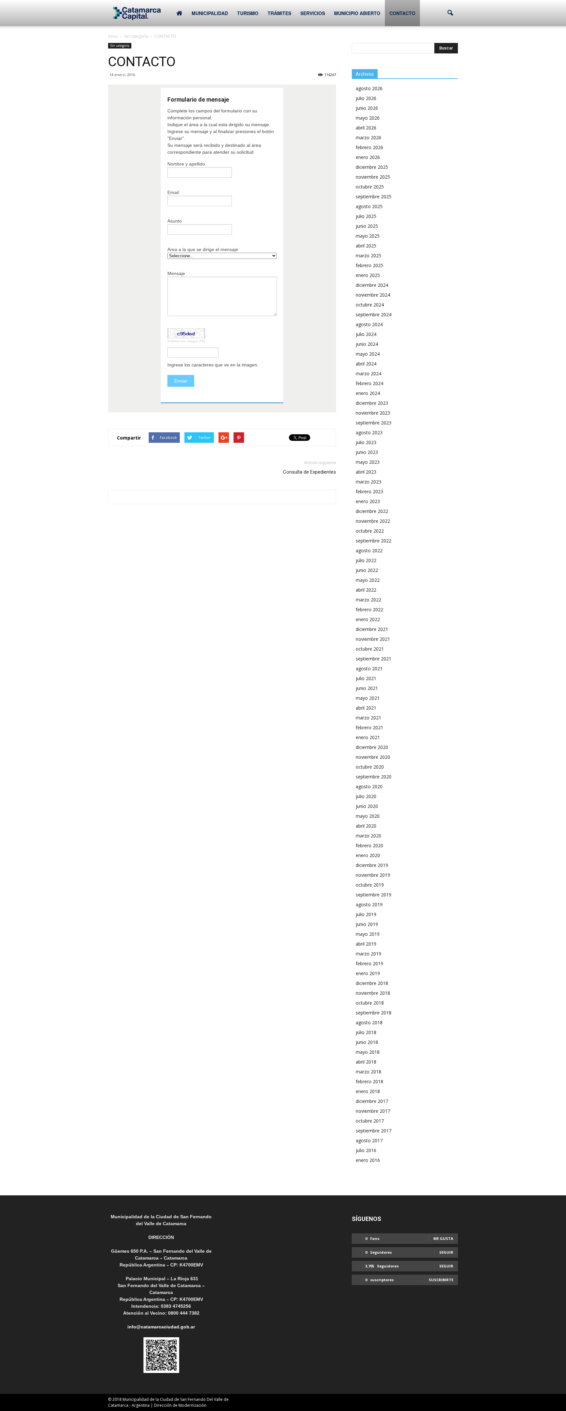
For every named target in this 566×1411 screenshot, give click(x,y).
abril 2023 (366, 472)
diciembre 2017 (372, 1101)
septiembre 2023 (373, 423)
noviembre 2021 (373, 639)
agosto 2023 (369, 432)
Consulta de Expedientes (309, 472)
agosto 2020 (369, 786)
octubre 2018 (370, 1003)
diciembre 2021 (372, 629)
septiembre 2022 (373, 541)
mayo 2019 (368, 934)
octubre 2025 (370, 187)
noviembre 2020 (373, 757)
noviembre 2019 (373, 875)
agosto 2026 (369, 88)
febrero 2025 (369, 265)
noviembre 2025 (373, 177)
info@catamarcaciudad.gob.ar (161, 1326)
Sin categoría (119, 45)
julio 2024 (366, 334)
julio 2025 (366, 216)
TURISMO (247, 13)
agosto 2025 (369, 206)
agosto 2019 (369, 904)
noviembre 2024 (373, 295)
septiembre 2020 (373, 777)
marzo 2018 (368, 1071)
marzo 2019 (368, 953)
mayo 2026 (368, 118)
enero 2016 (368, 1160)
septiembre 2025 (373, 196)
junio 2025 (367, 226)
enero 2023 (368, 501)
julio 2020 (366, 796)
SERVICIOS (312, 13)
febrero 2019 (369, 963)
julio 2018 (366, 1032)
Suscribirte (441, 1279)
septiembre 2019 (373, 895)
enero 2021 (368, 737)
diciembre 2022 (372, 511)
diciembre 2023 (372, 403)
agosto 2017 (369, 1140)
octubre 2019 (370, 885)
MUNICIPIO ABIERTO (357, 13)
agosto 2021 (369, 668)
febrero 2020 (369, 845)
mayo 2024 (368, 354)
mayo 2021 (368, 698)
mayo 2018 (368, 1052)
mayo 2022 (368, 580)
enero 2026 (368, 157)
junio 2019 (367, 924)
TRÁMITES (279, 13)
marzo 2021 (368, 718)
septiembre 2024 (373, 314)
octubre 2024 (370, 305)
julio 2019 (366, 914)
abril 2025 (366, 246)
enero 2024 (368, 393)
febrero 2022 (369, 609)
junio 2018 (367, 1042)
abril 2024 (366, 364)
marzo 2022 (368, 600)
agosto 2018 (369, 1022)
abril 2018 (366, 1062)
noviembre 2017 (373, 1111)
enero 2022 (368, 619)
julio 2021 (366, 678)
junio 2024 (367, 344)
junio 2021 (367, 688)
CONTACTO (402, 13)
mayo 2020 (368, 816)
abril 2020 (366, 826)
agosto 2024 (369, 324)
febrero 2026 (369, 147)
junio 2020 (367, 806)
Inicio (113, 36)
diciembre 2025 (372, 167)
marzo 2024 (368, 373)
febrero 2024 (369, 383)
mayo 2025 (368, 236)
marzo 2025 (368, 255)
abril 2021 (366, 708)
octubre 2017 (370, 1121)
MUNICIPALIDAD (210, 13)
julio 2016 (366, 1150)
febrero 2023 (369, 491)
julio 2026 (366, 98)
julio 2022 (366, 560)
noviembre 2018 (373, 993)
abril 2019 (366, 944)
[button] (450, 13)
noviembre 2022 (373, 521)
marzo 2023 (368, 482)
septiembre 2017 (373, 1130)
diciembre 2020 (372, 747)
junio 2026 (367, 108)
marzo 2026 (368, 137)
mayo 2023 (368, 462)
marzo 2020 (368, 836)
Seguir (446, 1252)
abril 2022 (366, 590)
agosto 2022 (369, 550)
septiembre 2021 (373, 659)
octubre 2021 (370, 649)
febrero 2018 (369, 1081)
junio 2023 (367, 452)
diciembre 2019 (372, 865)
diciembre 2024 (372, 285)
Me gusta (443, 1238)
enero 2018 (368, 1091)
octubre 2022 (370, 531)
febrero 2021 (369, 727)
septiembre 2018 (373, 1012)
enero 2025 (368, 275)
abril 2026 (366, 128)
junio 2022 (367, 570)
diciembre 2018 (372, 983)
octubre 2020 (370, 767)
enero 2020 (368, 855)
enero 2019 (368, 973)
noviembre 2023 (373, 413)
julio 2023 (366, 442)
